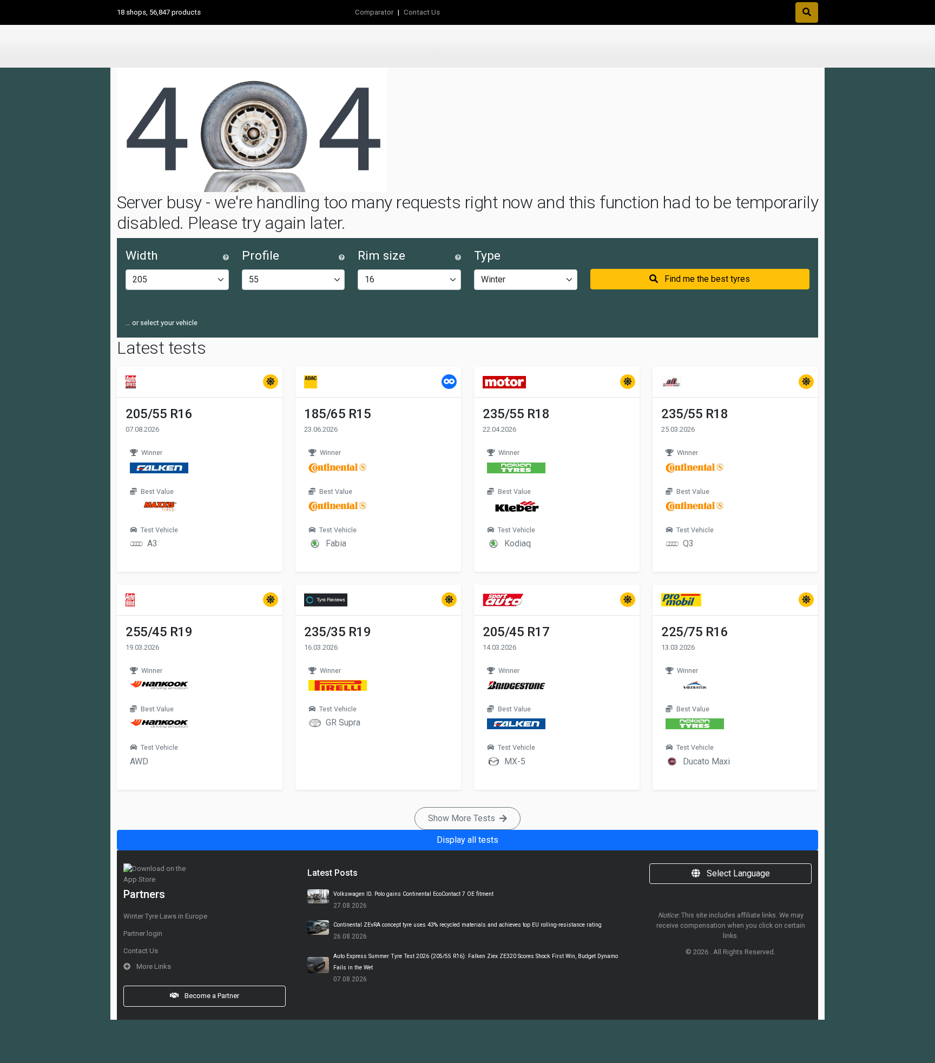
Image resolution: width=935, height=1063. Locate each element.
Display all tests (467, 840)
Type (487, 255)
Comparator (374, 12)
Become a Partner (211, 996)
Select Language (737, 873)
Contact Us (422, 12)
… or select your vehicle (161, 323)
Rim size (381, 255)
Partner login (142, 933)
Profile (260, 255)
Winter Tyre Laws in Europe (165, 916)
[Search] (806, 12)
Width (142, 255)
